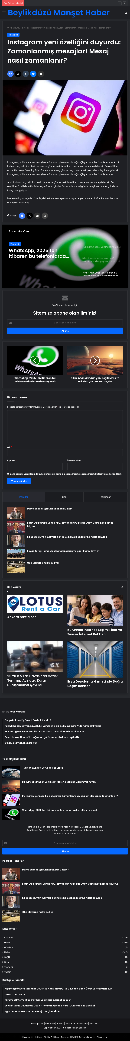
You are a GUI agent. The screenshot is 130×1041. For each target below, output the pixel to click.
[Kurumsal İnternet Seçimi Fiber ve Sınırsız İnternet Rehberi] (95, 610)
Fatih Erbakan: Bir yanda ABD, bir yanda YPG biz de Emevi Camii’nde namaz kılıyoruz (70, 883)
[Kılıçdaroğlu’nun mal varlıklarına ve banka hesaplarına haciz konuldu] (16, 541)
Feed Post (94, 1023)
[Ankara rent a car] (35, 604)
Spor (6, 962)
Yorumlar (106, 496)
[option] (65, 256)
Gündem (8, 947)
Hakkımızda (27, 1037)
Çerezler (65, 1037)
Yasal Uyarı (102, 1037)
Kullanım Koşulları (86, 1037)
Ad (9, 447)
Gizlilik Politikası (51, 1037)
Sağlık (7, 957)
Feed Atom (82, 1023)
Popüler (23, 496)
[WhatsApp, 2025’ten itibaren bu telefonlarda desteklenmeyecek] (11, 814)
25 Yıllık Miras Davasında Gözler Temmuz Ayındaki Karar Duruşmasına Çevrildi (32, 680)
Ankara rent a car (21, 617)
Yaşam (7, 972)
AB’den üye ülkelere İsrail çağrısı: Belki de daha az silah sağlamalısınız (38, 258)
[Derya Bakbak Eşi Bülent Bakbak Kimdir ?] (16, 513)
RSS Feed (50, 1023)
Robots (60, 1023)
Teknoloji (25, 27)
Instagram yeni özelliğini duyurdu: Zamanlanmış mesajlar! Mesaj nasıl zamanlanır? (70, 796)
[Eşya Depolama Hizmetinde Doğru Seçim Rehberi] (95, 659)
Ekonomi (8, 937)
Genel (7, 942)
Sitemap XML (37, 1023)
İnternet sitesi (74, 460)
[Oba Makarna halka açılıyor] (16, 567)
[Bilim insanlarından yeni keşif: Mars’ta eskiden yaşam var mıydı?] (11, 786)
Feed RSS (70, 1023)
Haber (7, 952)
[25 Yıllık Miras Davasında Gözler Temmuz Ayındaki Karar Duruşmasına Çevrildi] (35, 656)
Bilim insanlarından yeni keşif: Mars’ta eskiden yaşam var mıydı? (59, 781)
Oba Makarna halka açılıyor (43, 562)
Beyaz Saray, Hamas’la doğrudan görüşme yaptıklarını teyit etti (64, 551)
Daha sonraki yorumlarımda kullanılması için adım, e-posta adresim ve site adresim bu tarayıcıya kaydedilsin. (66, 474)
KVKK (74, 1037)
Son (64, 496)
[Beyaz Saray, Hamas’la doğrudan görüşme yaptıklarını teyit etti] (16, 554)
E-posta (12, 460)
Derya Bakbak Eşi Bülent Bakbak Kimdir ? (50, 508)
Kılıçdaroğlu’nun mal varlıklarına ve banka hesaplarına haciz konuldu (67, 536)
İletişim (38, 1037)
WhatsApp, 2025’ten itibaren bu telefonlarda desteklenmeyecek (59, 810)
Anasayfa (14, 27)
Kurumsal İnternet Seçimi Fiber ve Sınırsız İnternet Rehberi (55, 3)
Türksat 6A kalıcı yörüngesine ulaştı (42, 767)
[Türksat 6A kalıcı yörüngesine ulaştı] (11, 772)
